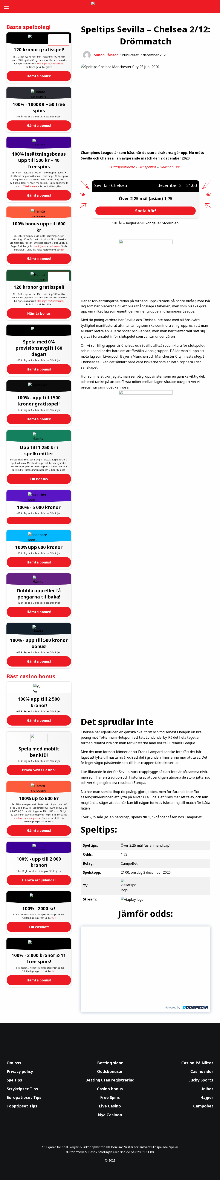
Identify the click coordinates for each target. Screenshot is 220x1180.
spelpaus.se (54, 246)
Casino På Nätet (197, 1062)
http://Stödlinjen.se (27, 186)
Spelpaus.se (57, 63)
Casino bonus (110, 1088)
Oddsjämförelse (123, 167)
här (61, 249)
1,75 (168, 198)
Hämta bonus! (39, 76)
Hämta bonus (38, 313)
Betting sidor (110, 1062)
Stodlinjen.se (43, 63)
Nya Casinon (110, 1114)
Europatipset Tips (24, 1097)
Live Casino (110, 1106)
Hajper (206, 1097)
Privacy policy (20, 1071)
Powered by (172, 1007)
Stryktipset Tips (22, 1088)
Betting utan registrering (109, 1080)
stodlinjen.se (40, 246)
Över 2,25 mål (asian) (141, 198)
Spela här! (145, 211)
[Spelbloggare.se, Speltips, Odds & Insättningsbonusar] (110, 6)
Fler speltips (147, 167)
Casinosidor (201, 1071)
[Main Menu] (8, 6)
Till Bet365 (39, 479)
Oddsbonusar (170, 167)
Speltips (14, 1080)
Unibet (206, 1088)
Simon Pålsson (106, 55)
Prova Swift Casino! (39, 770)
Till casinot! (39, 927)
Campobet (203, 1106)
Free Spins (110, 1097)
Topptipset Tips (22, 1106)
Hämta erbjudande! (39, 880)
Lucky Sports (200, 1080)
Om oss (14, 1062)
